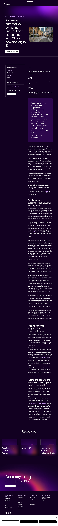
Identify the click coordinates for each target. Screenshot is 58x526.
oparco (46, 191)
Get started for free (8, 507)
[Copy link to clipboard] (12, 86)
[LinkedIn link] (8, 513)
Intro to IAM (7, 500)
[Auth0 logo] (28, 4)
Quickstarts (20, 499)
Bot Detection (45, 357)
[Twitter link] (6, 513)
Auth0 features (8, 503)
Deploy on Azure (20, 506)
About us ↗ (44, 500)
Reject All (29, 521)
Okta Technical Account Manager (38, 403)
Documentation (20, 497)
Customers (8, 16)
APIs (18, 500)
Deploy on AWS (20, 508)
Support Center (32, 497)
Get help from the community (35, 499)
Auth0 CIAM (7, 498)
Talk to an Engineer (33, 502)
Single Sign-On (31, 234)
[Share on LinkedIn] (15, 86)
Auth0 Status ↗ (32, 504)
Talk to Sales (32, 500)
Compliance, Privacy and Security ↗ (46, 498)
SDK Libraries (20, 502)
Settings (10, 521)
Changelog (20, 504)
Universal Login (38, 231)
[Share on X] (18, 86)
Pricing (6, 505)
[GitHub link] (10, 513)
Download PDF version (12, 51)
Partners (43, 503)
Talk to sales (20, 486)
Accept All (48, 521)
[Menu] (53, 4)
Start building (12, 94)
